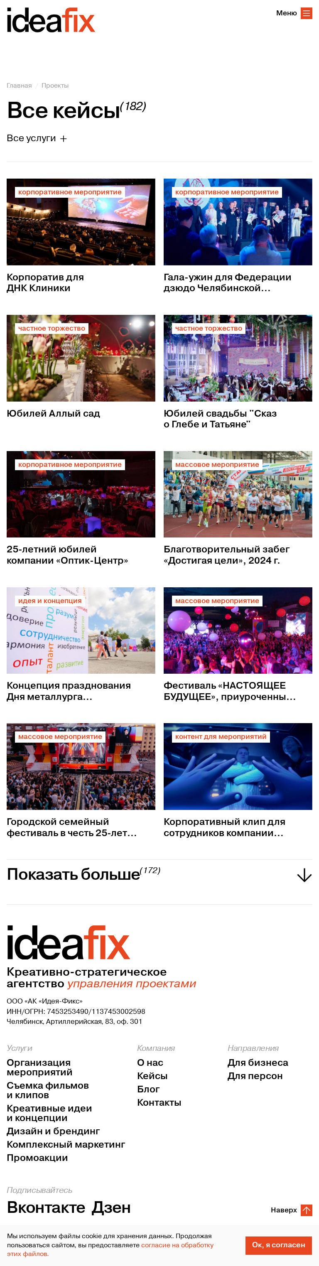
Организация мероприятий (40, 1067)
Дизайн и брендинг (53, 1131)
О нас (150, 1063)
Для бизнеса (258, 1063)
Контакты (159, 1103)
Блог (148, 1089)
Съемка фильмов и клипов (48, 1090)
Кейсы (152, 1076)
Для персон (255, 1076)
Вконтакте (46, 1208)
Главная (19, 85)
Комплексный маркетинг (66, 1145)
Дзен (111, 1208)
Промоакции (37, 1158)
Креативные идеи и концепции (49, 1113)
